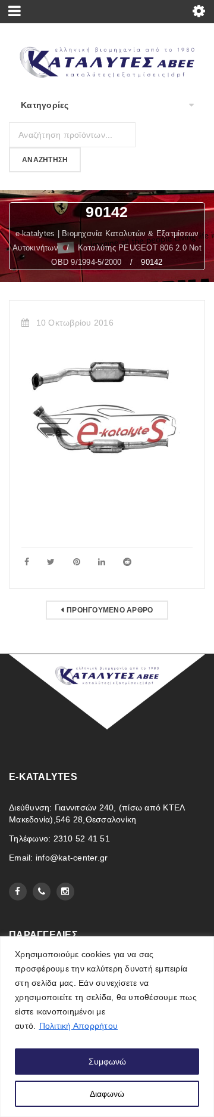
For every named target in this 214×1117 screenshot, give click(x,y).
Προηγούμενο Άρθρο (110, 610)
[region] (107, 1026)
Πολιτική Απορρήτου (78, 1026)
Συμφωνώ (107, 1061)
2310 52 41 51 (82, 838)
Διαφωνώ (107, 1094)
